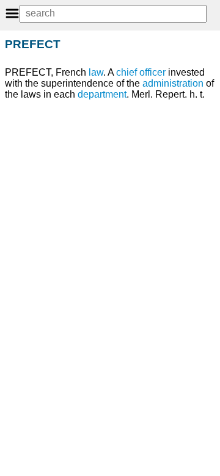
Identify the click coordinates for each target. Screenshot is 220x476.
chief (126, 72)
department (102, 94)
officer (152, 72)
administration (173, 83)
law (96, 72)
